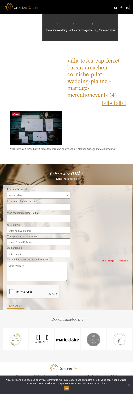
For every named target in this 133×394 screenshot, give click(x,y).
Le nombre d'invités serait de (22, 201)
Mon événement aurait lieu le (22, 212)
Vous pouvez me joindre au (22, 236)
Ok (66, 388)
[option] (16, 339)
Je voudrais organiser (18, 189)
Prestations (52, 30)
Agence (88, 30)
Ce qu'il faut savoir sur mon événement (28, 259)
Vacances (79, 30)
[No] (128, 385)
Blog (95, 30)
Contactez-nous (106, 30)
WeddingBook (66, 30)
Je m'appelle (13, 224)
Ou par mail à (14, 247)
